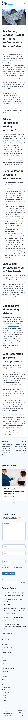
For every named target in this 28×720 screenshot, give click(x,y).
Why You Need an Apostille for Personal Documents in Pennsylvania (14, 491)
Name (5, 546)
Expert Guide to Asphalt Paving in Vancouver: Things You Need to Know (20, 447)
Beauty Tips (5, 642)
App (3, 636)
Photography (6, 687)
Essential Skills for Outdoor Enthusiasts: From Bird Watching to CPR (15, 626)
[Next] (23, 485)
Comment (6, 523)
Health (4, 666)
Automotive (5, 639)
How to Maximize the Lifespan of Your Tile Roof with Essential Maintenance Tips (7, 448)
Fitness (4, 660)
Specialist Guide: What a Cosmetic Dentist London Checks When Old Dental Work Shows (14, 611)
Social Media (6, 692)
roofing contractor (8, 91)
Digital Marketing (7, 647)
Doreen (6, 50)
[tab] (10, 502)
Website (5, 561)
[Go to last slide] (4, 485)
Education (5, 650)
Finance (4, 658)
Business (5, 28)
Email (5, 554)
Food (3, 663)
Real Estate (5, 690)
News (3, 682)
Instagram (5, 671)
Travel (4, 698)
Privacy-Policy (21, 714)
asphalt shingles (13, 326)
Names (4, 679)
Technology (5, 695)
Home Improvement (8, 668)
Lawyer (4, 674)
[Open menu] (24, 3)
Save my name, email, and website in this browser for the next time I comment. (14, 567)
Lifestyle (4, 676)
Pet (3, 684)
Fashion (4, 655)
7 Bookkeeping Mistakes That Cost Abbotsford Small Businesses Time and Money (15, 602)
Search (4, 580)
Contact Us (21, 710)
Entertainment (6, 652)
